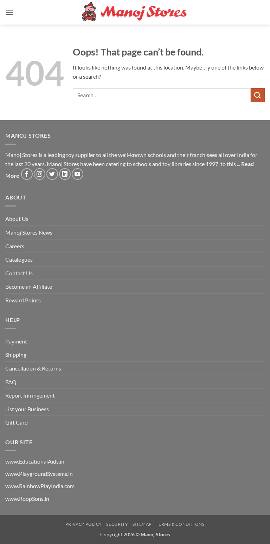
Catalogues (19, 259)
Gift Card (16, 422)
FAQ (11, 382)
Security (117, 524)
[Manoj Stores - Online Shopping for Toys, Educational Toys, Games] (135, 12)
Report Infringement (30, 395)
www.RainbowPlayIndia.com (40, 486)
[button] (9, 12)
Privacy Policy (83, 524)
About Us (16, 218)
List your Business (27, 409)
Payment (16, 341)
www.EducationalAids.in (34, 461)
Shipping (15, 354)
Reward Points (23, 300)
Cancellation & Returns (33, 368)
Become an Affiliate (28, 286)
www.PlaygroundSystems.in (39, 473)
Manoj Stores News (28, 232)
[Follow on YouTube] (77, 174)
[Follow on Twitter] (52, 174)
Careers (14, 246)
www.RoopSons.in (27, 498)
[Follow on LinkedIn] (65, 174)
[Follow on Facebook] (27, 174)
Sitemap (142, 524)
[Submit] (258, 95)
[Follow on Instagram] (39, 174)
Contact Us (19, 273)
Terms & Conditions (180, 524)
